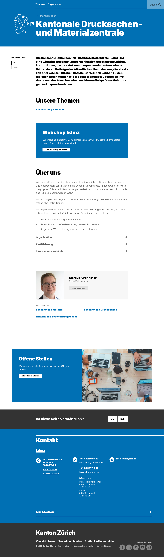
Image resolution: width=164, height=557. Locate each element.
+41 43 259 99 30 (88, 458)
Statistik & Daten (95, 541)
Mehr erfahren (78, 288)
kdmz (40, 450)
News (51, 541)
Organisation (55, 4)
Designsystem (63, 546)
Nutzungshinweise (104, 546)
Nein (122, 419)
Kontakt (15, 67)
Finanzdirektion (47, 15)
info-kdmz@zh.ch (126, 458)
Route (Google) (50, 469)
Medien (77, 541)
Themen (40, 4)
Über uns (16, 63)
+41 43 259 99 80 (88, 468)
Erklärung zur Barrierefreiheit (83, 546)
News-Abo (64, 541)
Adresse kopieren (51, 473)
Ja (112, 419)
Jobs (111, 541)
